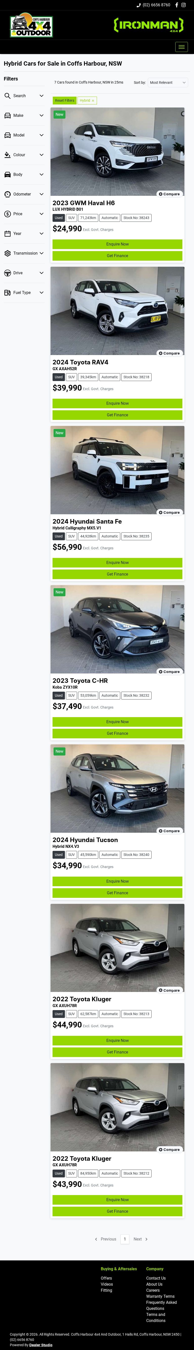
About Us (154, 1284)
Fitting (106, 1290)
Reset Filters (64, 100)
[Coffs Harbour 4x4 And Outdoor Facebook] (177, 5)
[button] (181, 47)
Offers (106, 1278)
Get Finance (117, 255)
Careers (153, 1290)
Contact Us (156, 1278)
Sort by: (140, 82)
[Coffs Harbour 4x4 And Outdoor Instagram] (184, 5)
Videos (107, 1284)
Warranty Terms (160, 1296)
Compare (171, 194)
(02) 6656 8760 (156, 5)
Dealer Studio (41, 1345)
